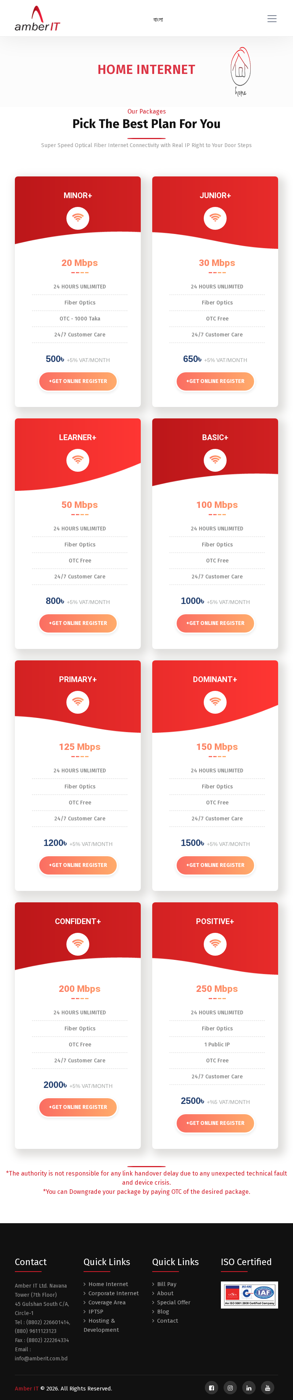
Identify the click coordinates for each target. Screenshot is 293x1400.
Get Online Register (78, 381)
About (165, 1293)
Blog (163, 1311)
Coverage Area (107, 1302)
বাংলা (158, 19)
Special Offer (173, 1302)
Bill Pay (166, 1284)
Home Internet (108, 1284)
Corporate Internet (114, 1293)
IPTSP (96, 1311)
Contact (167, 1320)
